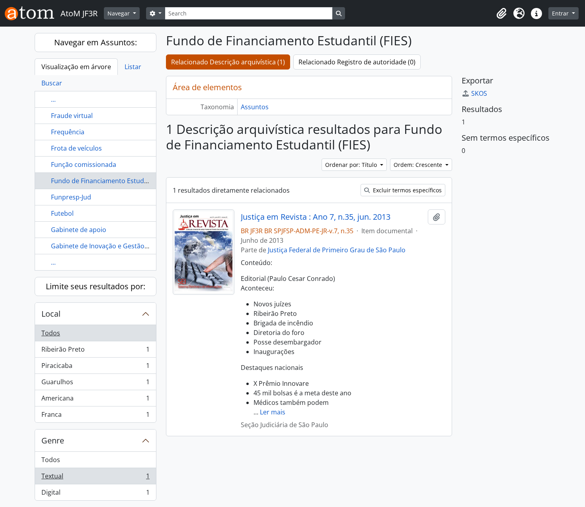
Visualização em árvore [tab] (76, 66)
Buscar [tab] (51, 83)
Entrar (561, 13)
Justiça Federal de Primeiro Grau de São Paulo (337, 250)
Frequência (67, 132)
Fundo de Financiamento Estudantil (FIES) (113, 180)
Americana (95, 400)
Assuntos (255, 107)
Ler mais (272, 412)
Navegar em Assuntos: (95, 42)
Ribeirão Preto (95, 351)
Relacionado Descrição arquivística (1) (228, 62)
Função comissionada (83, 164)
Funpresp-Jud (71, 197)
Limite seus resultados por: (95, 286)
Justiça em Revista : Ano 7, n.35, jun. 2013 (315, 217)
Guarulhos (95, 383)
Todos (50, 333)
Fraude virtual (72, 115)
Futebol (62, 213)
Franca (95, 416)
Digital (95, 494)
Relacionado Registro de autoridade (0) (356, 62)
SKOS (479, 93)
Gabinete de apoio (78, 229)
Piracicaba (95, 367)
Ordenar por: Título (351, 164)
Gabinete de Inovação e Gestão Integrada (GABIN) (125, 246)
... (53, 99)
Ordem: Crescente (419, 164)
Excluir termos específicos (406, 190)
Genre (52, 440)
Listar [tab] (133, 66)
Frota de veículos (76, 148)
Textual (95, 478)
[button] (501, 13)
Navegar (119, 13)
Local (50, 313)
